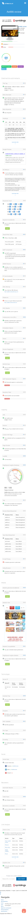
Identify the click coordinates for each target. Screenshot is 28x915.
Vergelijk (21, 66)
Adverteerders (4, 911)
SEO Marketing (4, 901)
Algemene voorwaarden (6, 908)
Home (2, 899)
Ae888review (15, 766)
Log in (7, 228)
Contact (2, 903)
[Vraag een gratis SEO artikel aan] (24, 911)
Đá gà (6, 853)
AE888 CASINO (7, 850)
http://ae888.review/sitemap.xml (11, 291)
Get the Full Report (6, 66)
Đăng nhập (7, 847)
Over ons (3, 904)
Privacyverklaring (4, 909)
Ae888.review (22, 26)
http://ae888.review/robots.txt (10, 302)
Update (14, 66)
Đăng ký (7, 845)
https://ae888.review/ (8, 841)
